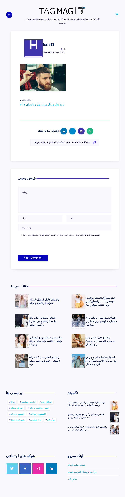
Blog (13, 402)
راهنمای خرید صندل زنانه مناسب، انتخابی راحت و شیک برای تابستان (100, 341)
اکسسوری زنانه (18, 414)
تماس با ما (72, 479)
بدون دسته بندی (18, 420)
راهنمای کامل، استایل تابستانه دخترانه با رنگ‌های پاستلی (44, 301)
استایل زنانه (46, 402)
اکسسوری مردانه (38, 414)
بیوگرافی (51, 420)
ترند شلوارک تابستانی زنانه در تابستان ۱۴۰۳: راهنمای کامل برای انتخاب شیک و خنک (100, 301)
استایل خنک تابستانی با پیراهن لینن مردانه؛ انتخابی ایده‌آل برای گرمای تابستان (101, 361)
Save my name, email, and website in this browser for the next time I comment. (62, 235)
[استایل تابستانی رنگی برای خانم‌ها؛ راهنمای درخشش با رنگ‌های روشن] (114, 417)
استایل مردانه (17, 408)
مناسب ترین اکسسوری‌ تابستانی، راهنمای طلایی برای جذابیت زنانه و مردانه (45, 341)
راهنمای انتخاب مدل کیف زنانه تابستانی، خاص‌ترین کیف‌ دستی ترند (44, 361)
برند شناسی (35, 420)
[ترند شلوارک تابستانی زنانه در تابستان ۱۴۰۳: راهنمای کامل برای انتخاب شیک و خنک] (114, 405)
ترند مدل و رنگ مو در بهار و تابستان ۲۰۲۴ (42, 104)
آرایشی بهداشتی (28, 402)
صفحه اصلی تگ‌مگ (76, 465)
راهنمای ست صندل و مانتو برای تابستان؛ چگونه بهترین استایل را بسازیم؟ (101, 321)
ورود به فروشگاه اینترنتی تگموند (82, 472)
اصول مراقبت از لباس (39, 408)
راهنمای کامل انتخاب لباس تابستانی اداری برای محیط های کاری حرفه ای (87, 428)
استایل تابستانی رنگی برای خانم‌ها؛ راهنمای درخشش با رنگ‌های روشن (42, 321)
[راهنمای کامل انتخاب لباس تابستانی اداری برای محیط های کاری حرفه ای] (114, 429)
